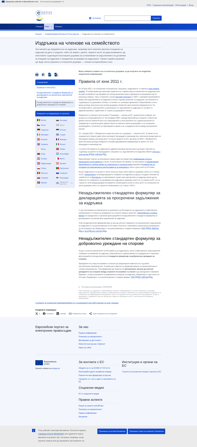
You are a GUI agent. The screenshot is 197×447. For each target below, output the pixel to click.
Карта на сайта (85, 348)
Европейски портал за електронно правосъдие (53, 328)
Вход (191, 5)
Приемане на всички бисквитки (112, 431)
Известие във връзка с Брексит (92, 344)
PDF (139, 277)
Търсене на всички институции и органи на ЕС (141, 372)
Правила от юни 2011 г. (46, 88)
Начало (39, 27)
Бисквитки (83, 417)
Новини (58, 27)
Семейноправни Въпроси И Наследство (62, 34)
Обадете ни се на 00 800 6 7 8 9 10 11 (94, 368)
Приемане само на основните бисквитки (146, 431)
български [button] (96, 18)
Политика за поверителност (90, 337)
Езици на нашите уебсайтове (91, 406)
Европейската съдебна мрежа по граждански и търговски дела (105, 164)
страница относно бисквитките (51, 434)
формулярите (153, 162)
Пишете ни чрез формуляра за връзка (95, 375)
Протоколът (96, 177)
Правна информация (88, 333)
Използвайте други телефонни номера (95, 372)
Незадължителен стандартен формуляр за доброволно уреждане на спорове (55, 103)
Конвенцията (90, 175)
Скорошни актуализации (163, 5)
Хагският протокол (123, 97)
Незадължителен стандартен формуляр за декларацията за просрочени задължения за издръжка (55, 95)
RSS (149, 5)
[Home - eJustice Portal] (43, 15)
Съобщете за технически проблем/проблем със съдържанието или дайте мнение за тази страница (76, 303)
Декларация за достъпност (90, 340)
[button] (38, 313)
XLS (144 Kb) (93, 231)
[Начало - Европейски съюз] (45, 362)
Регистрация (181, 5)
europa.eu (56, 368)
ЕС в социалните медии (89, 394)
